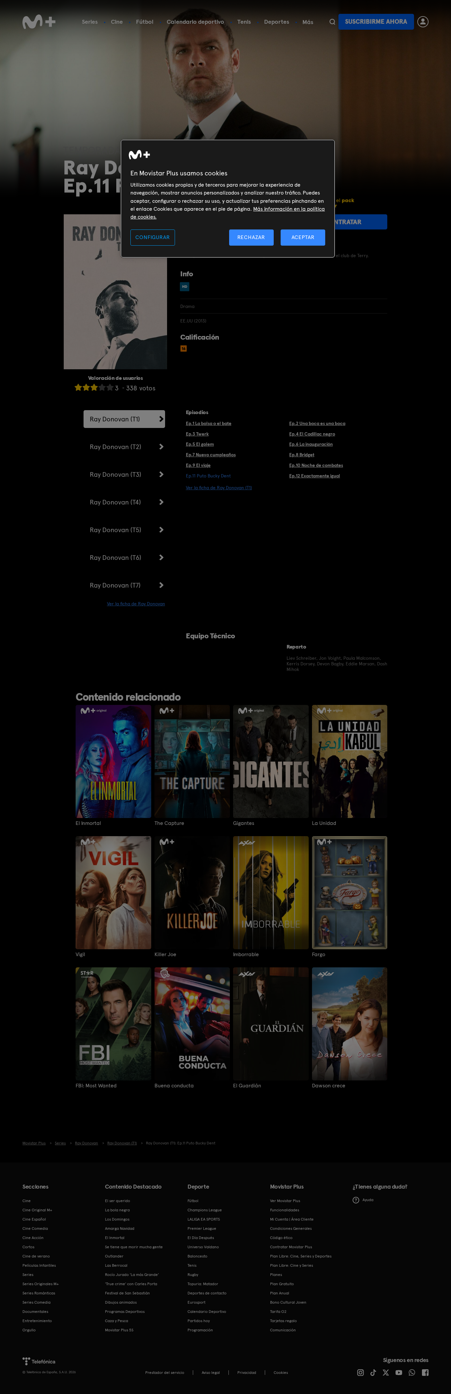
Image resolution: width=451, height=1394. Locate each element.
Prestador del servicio (164, 1372)
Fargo (318, 954)
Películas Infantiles (39, 1265)
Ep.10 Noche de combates (316, 465)
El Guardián (247, 1086)
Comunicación (283, 1330)
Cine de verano (36, 1256)
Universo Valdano (203, 1247)
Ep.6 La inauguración (311, 444)
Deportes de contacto (207, 1293)
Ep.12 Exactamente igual (314, 475)
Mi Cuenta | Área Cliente (292, 1219)
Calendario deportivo (195, 21)
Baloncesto (197, 1256)
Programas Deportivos (125, 1311)
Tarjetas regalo (283, 1320)
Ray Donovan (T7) (115, 585)
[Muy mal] (78, 387)
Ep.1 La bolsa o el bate (208, 423)
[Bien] (102, 387)
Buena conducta (174, 1086)
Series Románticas (38, 1293)
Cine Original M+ (37, 1210)
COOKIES (281, 1372)
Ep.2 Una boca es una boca (317, 423)
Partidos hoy (199, 1320)
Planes (276, 1274)
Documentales (35, 1311)
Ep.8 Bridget (301, 454)
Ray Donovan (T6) (115, 557)
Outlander (114, 1256)
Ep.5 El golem (200, 444)
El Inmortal (88, 823)
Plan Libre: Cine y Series (291, 1265)
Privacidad (246, 1372)
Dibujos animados (121, 1302)
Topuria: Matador (203, 1284)
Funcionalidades (284, 1210)
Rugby (193, 1274)
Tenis (244, 21)
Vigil (80, 954)
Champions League (205, 1210)
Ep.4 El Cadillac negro (312, 434)
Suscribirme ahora (376, 21)
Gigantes (243, 823)
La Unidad (324, 823)
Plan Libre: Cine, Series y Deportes (300, 1256)
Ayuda (368, 1199)
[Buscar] (332, 22)
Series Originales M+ (40, 1284)
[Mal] (86, 387)
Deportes (276, 21)
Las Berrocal (116, 1265)
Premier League (202, 1228)
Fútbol (145, 21)
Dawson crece (328, 1086)
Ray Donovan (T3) (115, 474)
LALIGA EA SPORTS (204, 1219)
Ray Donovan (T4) (115, 502)
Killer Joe (165, 954)
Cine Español (34, 1219)
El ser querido (117, 1200)
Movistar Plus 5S (119, 1330)
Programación (200, 1330)
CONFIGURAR (152, 237)
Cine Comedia (35, 1228)
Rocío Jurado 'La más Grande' (132, 1274)
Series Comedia (36, 1302)
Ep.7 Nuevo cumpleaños (211, 454)
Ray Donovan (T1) (115, 419)
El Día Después (201, 1237)
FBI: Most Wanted (96, 1086)
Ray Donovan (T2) (115, 447)
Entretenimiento (37, 1320)
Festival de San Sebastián (127, 1293)
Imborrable (246, 954)
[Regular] (94, 387)
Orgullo (29, 1330)
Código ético (281, 1237)
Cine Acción (33, 1237)
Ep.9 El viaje (198, 465)
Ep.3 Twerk (197, 434)
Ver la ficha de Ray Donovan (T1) (219, 487)
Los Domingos (117, 1219)
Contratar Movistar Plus (291, 1247)
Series (90, 21)
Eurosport (196, 1302)
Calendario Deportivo (207, 1311)
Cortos (28, 1247)
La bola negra (117, 1210)
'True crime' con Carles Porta (131, 1284)
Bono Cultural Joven (288, 1302)
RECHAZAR (251, 237)
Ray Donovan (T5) (115, 530)
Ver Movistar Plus (285, 1200)
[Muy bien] (110, 387)
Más (307, 22)
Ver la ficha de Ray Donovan (136, 603)
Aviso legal (211, 1372)
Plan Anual (279, 1293)
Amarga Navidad (119, 1228)
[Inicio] (38, 22)
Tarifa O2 (278, 1311)
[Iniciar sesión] (423, 21)
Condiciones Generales (291, 1228)
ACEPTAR (303, 237)
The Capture (169, 823)
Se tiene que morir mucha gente (134, 1247)
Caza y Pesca (116, 1320)
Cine (117, 21)
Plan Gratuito (282, 1284)
